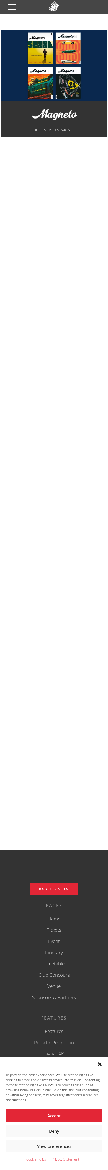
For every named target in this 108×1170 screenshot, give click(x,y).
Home (54, 919)
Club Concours (54, 975)
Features (54, 1031)
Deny (54, 1131)
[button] (99, 1064)
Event (54, 941)
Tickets (54, 930)
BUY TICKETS (54, 888)
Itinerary (54, 952)
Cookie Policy (36, 1159)
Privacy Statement (65, 1159)
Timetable (54, 963)
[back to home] (54, 11)
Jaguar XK (54, 1053)
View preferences (54, 1146)
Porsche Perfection (54, 1042)
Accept (54, 1115)
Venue (54, 986)
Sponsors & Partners (54, 997)
